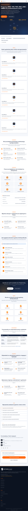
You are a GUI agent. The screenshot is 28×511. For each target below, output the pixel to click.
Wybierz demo (4, 16)
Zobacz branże (10, 288)
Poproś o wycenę (11, 16)
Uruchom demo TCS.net (5, 131)
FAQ (1, 497)
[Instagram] (7, 448)
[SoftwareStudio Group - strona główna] (3, 1)
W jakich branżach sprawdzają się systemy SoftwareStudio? (10, 419)
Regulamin (2, 505)
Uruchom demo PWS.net (5, 91)
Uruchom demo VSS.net (5, 78)
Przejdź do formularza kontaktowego (14, 457)
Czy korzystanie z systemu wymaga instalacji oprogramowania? (11, 414)
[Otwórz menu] (26, 1)
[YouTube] (5, 448)
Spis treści (2, 495)
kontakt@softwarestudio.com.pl (7, 445)
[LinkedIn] (3, 448)
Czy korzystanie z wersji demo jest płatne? (8, 410)
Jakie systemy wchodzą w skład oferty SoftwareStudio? (10, 412)
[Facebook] (1, 448)
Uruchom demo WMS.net (5, 65)
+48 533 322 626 (5, 443)
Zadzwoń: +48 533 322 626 (14, 460)
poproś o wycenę (18, 346)
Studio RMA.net (2, 485)
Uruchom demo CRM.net (5, 118)
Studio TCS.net (2, 487)
